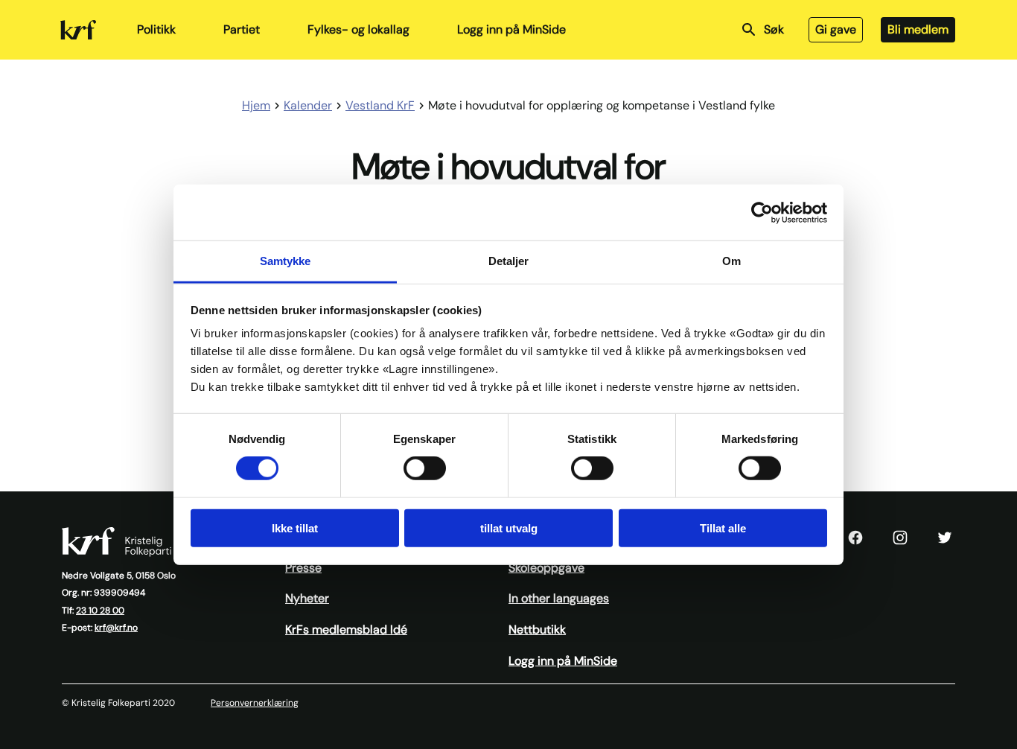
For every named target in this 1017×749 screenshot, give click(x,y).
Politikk (156, 29)
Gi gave (835, 29)
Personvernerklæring (255, 703)
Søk (774, 29)
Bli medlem (918, 29)
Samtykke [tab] (285, 261)
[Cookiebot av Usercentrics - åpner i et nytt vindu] (762, 212)
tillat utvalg (509, 528)
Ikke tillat (295, 528)
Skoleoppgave (546, 568)
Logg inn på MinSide (511, 29)
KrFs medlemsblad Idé (346, 629)
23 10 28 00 (100, 610)
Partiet (241, 29)
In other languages (558, 598)
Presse (303, 568)
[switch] (425, 468)
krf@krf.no (116, 628)
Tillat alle (723, 528)
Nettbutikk (537, 629)
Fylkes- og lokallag (358, 29)
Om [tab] (731, 261)
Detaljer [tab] (508, 261)
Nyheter (307, 598)
